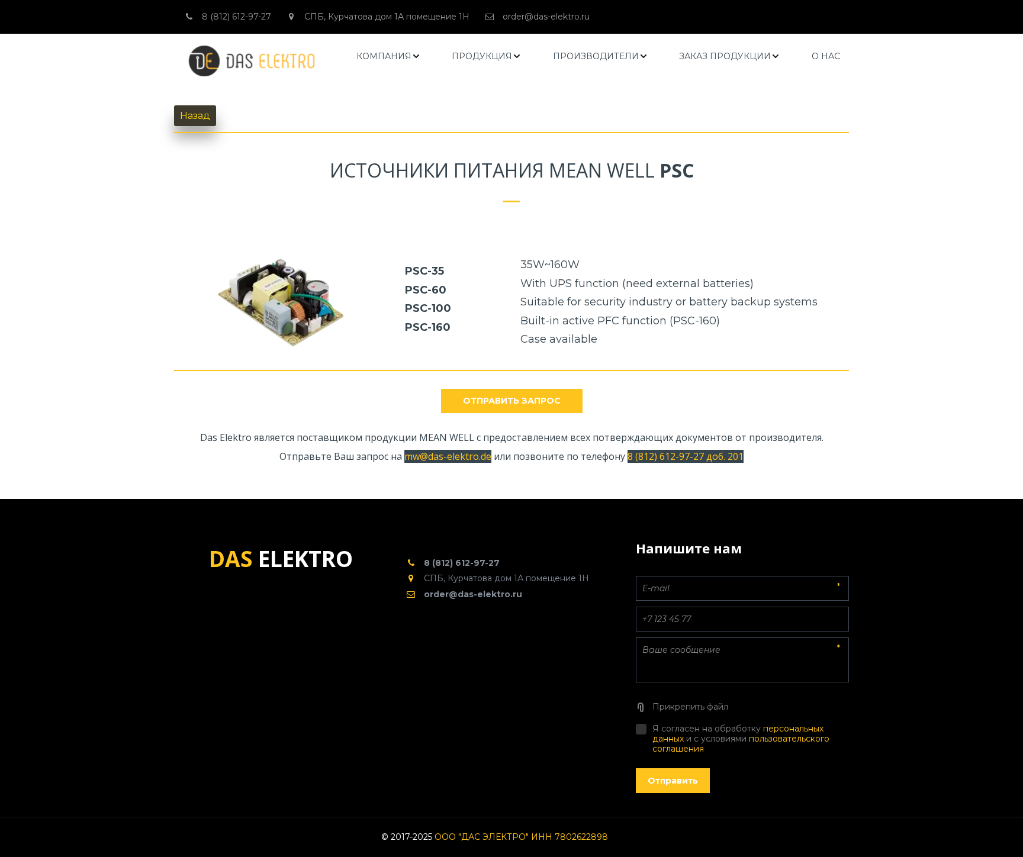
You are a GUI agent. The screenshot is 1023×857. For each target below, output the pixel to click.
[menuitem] (389, 56)
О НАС (826, 56)
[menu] (599, 56)
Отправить (673, 780)
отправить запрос (512, 400)
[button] (389, 56)
